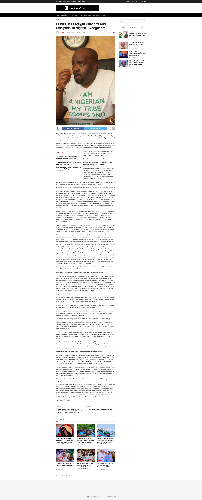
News (57, 1)
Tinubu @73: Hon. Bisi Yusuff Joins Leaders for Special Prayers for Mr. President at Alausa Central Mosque (85, 466)
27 (106, 446)
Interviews (62, 19)
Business (79, 1)
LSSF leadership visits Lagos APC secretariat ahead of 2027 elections (68, 163)
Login (144, 1)
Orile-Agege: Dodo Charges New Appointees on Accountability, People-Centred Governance (68, 169)
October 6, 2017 (70, 32)
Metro (64, 1)
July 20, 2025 (80, 444)
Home (57, 19)
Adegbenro (62, 400)
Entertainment (74, 1)
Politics (60, 1)
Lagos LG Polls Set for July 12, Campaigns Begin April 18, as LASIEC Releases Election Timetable (137, 34)
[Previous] (67, 175)
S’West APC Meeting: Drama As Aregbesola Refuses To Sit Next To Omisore (137, 53)
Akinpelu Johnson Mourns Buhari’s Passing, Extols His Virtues (64, 465)
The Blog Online (90, 496)
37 (64, 446)
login (61, 476)
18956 (113, 32)
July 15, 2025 (101, 446)
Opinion (84, 1)
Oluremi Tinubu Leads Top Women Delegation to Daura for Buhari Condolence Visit (86, 440)
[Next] (70, 175)
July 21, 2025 (60, 446)
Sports (68, 1)
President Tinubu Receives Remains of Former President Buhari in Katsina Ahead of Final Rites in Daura (105, 441)
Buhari (68, 400)
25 (85, 444)
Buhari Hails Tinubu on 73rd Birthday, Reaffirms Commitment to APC (105, 465)
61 (107, 469)
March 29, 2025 (80, 471)
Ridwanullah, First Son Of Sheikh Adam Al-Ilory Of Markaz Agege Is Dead (136, 62)
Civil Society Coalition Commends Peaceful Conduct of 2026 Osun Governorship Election (68, 158)
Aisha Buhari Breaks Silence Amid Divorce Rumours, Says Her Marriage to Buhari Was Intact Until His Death (64, 441)
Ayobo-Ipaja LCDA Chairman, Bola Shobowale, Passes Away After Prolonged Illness (137, 44)
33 (64, 469)
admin (62, 32)
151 (87, 471)
